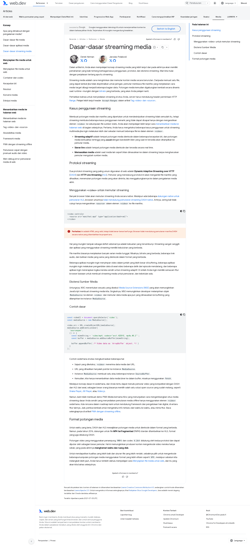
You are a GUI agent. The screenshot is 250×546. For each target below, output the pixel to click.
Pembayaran (125, 17)
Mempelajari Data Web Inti (61, 17)
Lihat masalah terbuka (129, 519)
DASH (73, 175)
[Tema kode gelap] (181, 211)
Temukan (59, 3)
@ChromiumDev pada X (216, 515)
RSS (207, 527)
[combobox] (197, 3)
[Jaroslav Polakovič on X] (110, 61)
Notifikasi (141, 17)
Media (218, 17)
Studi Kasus (143, 3)
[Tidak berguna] (179, 39)
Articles (7, 11)
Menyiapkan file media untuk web (148, 461)
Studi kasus (168, 523)
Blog (130, 3)
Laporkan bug (126, 515)
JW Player (87, 391)
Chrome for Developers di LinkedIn (220, 523)
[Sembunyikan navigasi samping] (31, 541)
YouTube (209, 519)
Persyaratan (43, 541)
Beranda (72, 39)
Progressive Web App (103, 17)
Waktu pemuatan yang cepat (31, 17)
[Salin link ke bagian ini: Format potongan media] (105, 419)
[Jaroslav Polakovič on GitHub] (114, 61)
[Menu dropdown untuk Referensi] (48, 3)
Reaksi (206, 17)
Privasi (52, 541)
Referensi (40, 3)
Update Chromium (171, 519)
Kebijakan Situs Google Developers (143, 490)
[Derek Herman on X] (81, 61)
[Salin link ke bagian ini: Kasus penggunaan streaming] (113, 108)
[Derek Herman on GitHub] (85, 61)
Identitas (84, 17)
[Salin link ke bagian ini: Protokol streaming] (98, 163)
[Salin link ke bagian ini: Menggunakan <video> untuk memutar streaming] (131, 190)
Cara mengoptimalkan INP (163, 17)
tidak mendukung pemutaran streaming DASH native (128, 200)
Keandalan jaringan (189, 17)
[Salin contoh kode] (184, 211)
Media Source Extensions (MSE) (134, 288)
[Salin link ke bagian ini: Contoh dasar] (88, 306)
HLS (105, 175)
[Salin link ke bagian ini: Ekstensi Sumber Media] (100, 282)
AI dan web (8, 17)
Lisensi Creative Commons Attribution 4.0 (137, 487)
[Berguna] (175, 39)
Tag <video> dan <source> (143, 100)
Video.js (101, 391)
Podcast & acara (170, 527)
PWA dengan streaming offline (106, 411)
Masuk (244, 3)
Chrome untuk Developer (173, 515)
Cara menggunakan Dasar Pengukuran (106, 3)
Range (72, 100)
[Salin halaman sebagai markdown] (162, 47)
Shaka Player (75, 391)
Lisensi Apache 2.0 (82, 490)
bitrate (102, 91)
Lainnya (231, 17)
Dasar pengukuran (76, 3)
